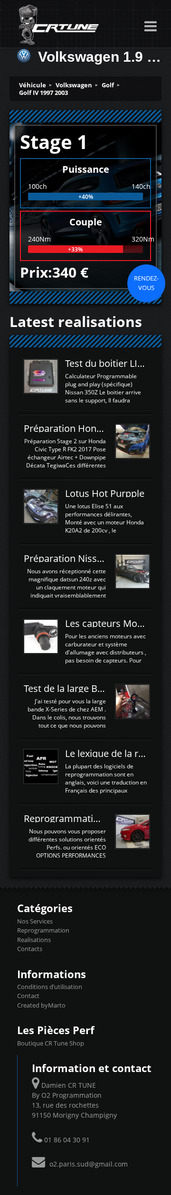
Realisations (34, 939)
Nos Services (35, 921)
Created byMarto (41, 1005)
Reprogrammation (43, 930)
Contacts (29, 948)
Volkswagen (74, 85)
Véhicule (32, 85)
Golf (108, 85)
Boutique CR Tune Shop (50, 1043)
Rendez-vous (146, 283)
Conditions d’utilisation (49, 986)
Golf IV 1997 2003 (43, 92)
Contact (28, 995)
